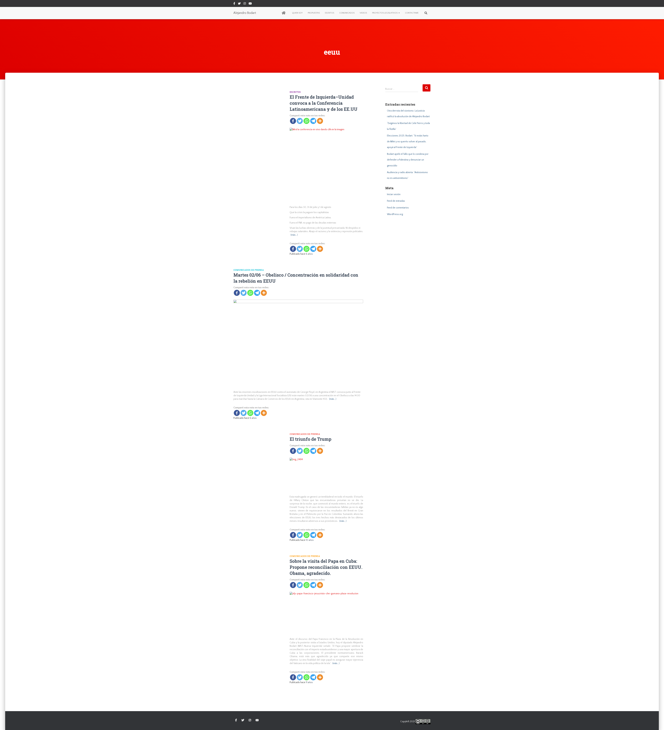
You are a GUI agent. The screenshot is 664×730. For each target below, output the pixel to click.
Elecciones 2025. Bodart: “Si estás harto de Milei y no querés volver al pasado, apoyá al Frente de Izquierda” (407, 141)
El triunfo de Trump (310, 439)
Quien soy (297, 13)
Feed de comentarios (398, 207)
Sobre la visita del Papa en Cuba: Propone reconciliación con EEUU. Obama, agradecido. (326, 567)
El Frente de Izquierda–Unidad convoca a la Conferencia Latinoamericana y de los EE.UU (323, 103)
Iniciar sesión (393, 194)
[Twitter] (300, 121)
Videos (363, 13)
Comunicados (346, 13)
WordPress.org (395, 214)
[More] (320, 121)
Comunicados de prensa (248, 269)
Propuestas (314, 13)
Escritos (329, 13)
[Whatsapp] (306, 121)
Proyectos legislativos (385, 13)
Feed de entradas (396, 201)
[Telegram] (313, 121)
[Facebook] (293, 121)
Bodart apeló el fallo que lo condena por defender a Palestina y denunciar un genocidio (407, 160)
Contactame (411, 13)
